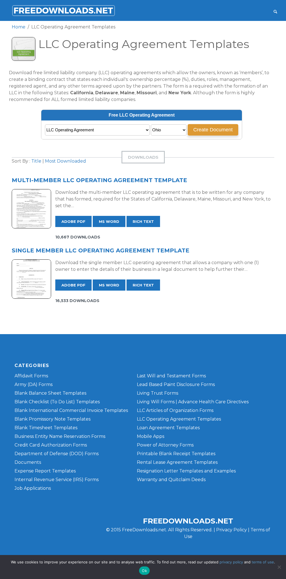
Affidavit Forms (31, 375)
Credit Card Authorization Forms (51, 445)
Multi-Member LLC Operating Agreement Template (99, 180)
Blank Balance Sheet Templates (50, 393)
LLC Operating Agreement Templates (179, 419)
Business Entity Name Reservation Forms (60, 436)
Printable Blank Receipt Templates (176, 453)
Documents (28, 462)
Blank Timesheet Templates (46, 427)
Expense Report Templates (45, 471)
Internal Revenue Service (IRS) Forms (57, 479)
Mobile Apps (150, 436)
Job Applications (33, 488)
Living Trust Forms (157, 393)
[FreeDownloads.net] (63, 10)
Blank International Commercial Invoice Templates (71, 410)
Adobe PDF (73, 221)
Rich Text (143, 221)
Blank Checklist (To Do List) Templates (57, 401)
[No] (279, 567)
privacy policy (231, 562)
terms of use (263, 562)
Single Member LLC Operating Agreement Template (100, 250)
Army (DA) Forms (34, 384)
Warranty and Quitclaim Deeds (171, 479)
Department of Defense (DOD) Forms (57, 453)
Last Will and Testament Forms (171, 375)
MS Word (109, 221)
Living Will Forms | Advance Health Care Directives (193, 401)
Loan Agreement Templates (168, 427)
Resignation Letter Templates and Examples (186, 471)
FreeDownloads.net (188, 521)
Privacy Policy (231, 529)
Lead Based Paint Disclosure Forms (176, 384)
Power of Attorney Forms (165, 445)
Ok (144, 570)
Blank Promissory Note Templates (52, 419)
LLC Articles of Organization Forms (175, 410)
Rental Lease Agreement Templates (177, 462)
